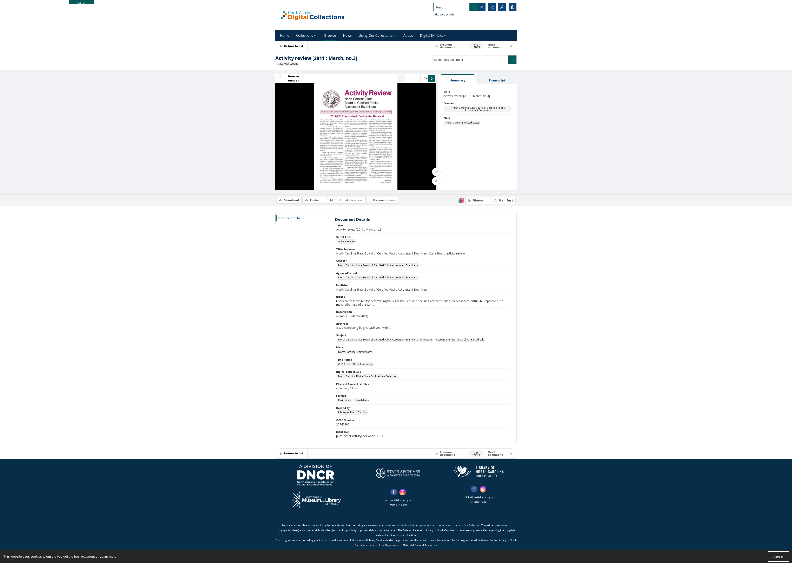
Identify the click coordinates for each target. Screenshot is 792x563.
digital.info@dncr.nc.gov (478, 497)
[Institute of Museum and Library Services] (316, 500)
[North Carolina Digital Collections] (312, 15)
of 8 (424, 78)
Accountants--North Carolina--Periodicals (460, 339)
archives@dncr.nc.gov (398, 500)
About (408, 35)
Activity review (346, 241)
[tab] (457, 79)
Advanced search (444, 14)
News (347, 35)
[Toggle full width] (436, 172)
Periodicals (344, 400)
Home (284, 35)
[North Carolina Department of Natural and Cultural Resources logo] (315, 475)
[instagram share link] (402, 492)
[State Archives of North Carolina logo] (398, 473)
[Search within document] (512, 59)
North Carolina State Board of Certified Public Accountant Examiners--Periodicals (385, 339)
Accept (778, 556)
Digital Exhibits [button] (431, 35)
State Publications (287, 63)
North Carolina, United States (463, 122)
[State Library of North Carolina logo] (479, 471)
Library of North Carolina (353, 412)
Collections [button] (304, 35)
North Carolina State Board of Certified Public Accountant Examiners (378, 277)
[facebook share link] (393, 492)
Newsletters (362, 400)
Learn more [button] (108, 556)
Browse (330, 35)
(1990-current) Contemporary (355, 364)
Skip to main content (82, 2)
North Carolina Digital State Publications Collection (367, 376)
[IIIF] (461, 200)
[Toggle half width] (436, 181)
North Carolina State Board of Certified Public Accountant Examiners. (478, 109)
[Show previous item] (401, 78)
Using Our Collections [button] (375, 35)
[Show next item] (431, 78)
